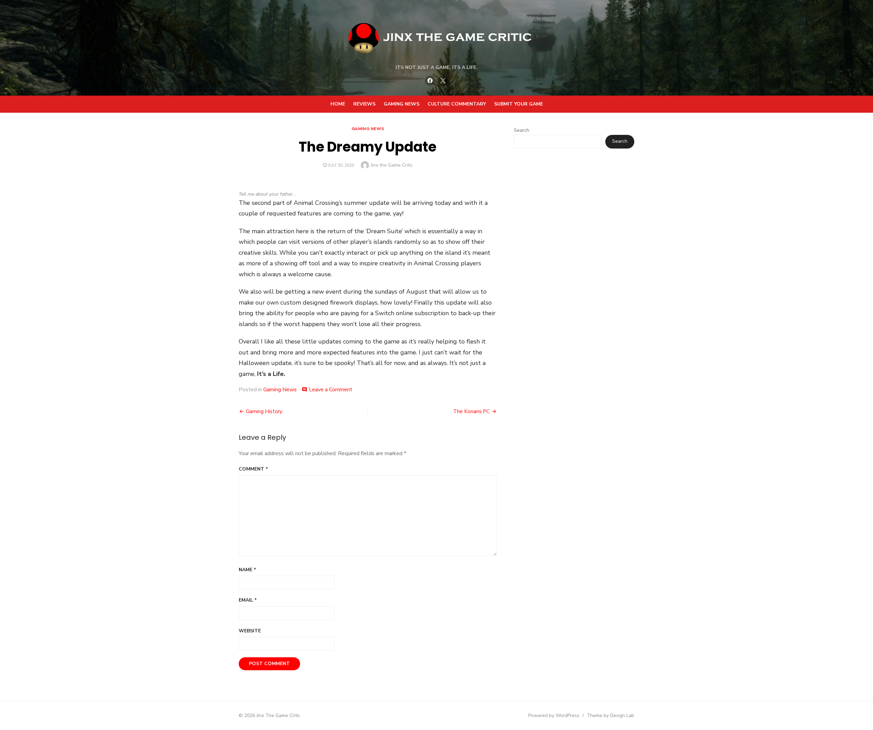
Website (250, 631)
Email (248, 600)
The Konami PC (471, 411)
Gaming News (401, 104)
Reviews (364, 104)
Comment (253, 469)
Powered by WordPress (553, 715)
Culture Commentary (457, 104)
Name (247, 569)
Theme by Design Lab (610, 715)
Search (521, 130)
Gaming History (264, 411)
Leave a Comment (330, 389)
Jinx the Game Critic (392, 165)
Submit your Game (518, 104)
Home (337, 104)
